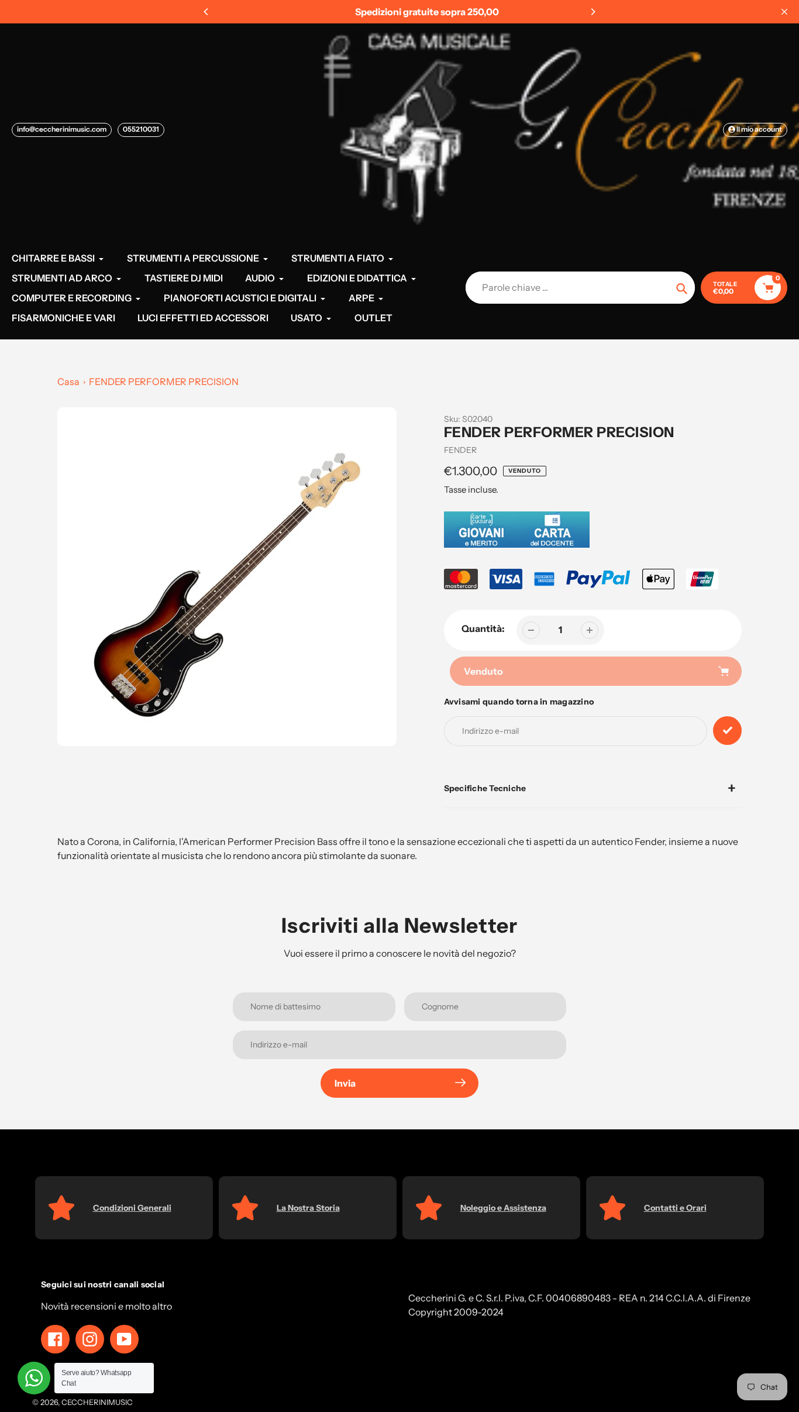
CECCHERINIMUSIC (97, 1402)
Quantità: (483, 628)
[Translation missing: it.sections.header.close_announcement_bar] (784, 12)
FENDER (460, 450)
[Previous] (206, 12)
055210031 (141, 129)
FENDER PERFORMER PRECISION (164, 381)
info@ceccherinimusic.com (61, 129)
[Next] (592, 12)
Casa (68, 381)
